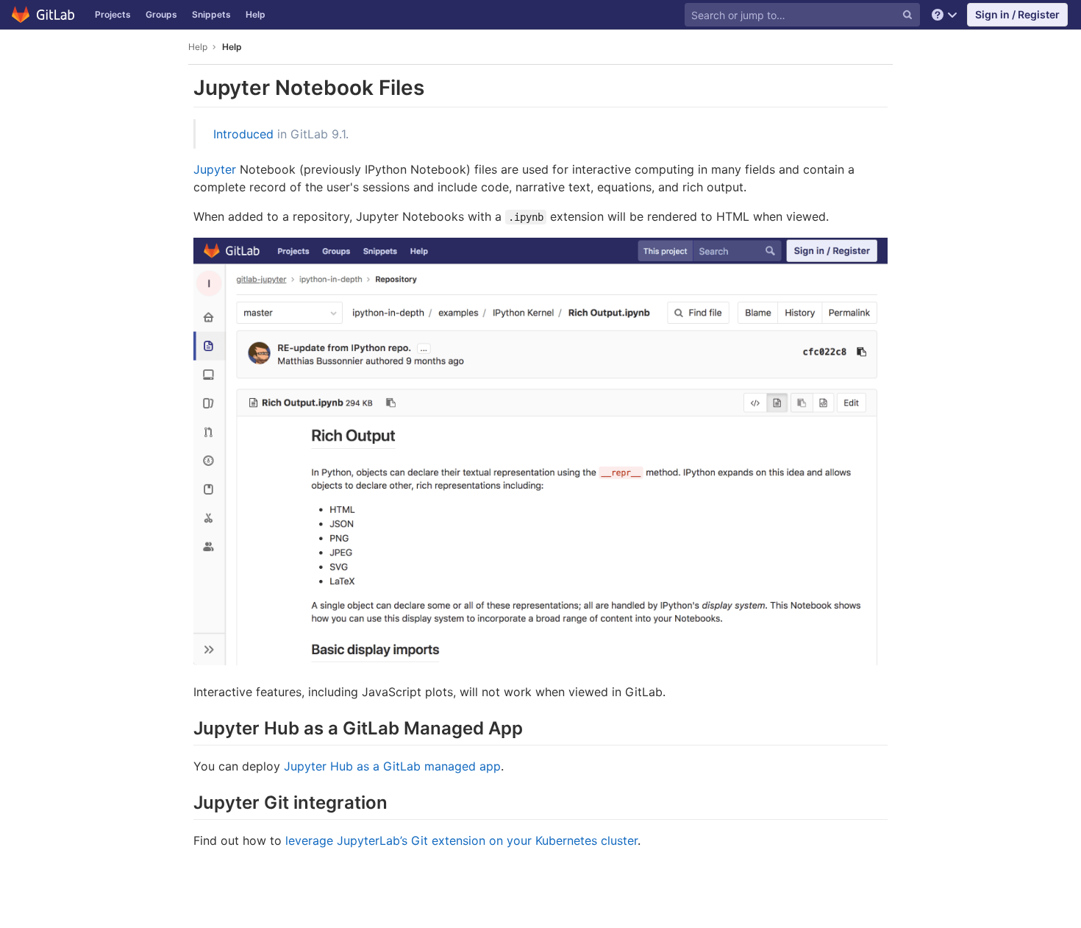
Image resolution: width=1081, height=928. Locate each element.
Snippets (211, 14)
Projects (113, 14)
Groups (161, 14)
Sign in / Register (1017, 14)
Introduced (243, 134)
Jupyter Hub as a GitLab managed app (392, 766)
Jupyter (214, 169)
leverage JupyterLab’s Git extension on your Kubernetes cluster (461, 840)
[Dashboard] (44, 15)
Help (255, 14)
